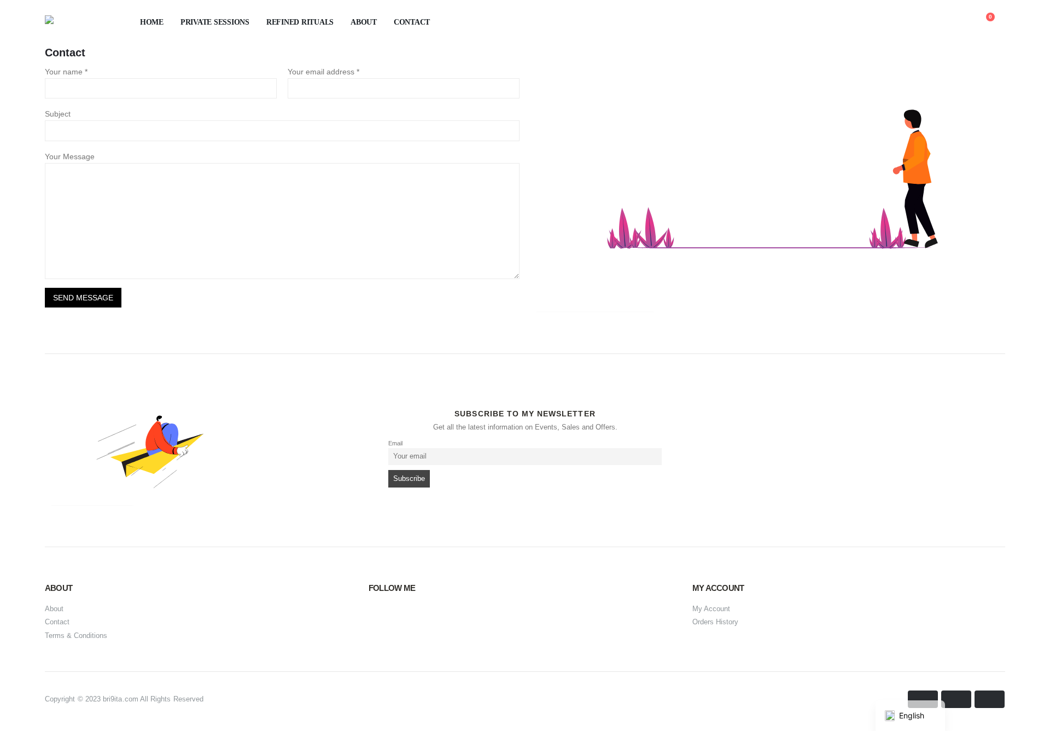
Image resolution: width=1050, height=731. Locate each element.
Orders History (715, 622)
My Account (711, 609)
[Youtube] (379, 617)
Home (152, 22)
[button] (907, 23)
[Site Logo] (75, 22)
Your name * (66, 71)
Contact (412, 22)
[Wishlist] (956, 22)
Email (395, 443)
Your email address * (323, 71)
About (364, 22)
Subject (58, 113)
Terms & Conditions (76, 635)
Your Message (70, 156)
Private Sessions (214, 22)
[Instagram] (406, 617)
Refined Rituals (300, 22)
